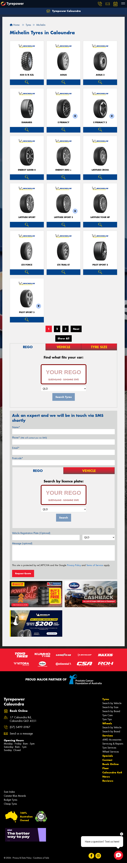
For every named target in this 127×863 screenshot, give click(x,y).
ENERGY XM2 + (63, 170)
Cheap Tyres (10, 803)
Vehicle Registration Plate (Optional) (31, 533)
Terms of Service (94, 565)
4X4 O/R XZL (27, 75)
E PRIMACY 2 (100, 122)
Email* (15, 448)
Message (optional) (22, 543)
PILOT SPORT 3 (27, 312)
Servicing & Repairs (112, 743)
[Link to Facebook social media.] (91, 856)
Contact (107, 760)
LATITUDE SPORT (26, 217)
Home (16, 25)
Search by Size (110, 707)
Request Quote (23, 573)
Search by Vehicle (111, 703)
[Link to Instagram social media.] (98, 856)
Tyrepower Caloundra (66, 11)
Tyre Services (109, 747)
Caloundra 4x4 (112, 772)
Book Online (110, 764)
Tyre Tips (107, 719)
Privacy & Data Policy (22, 858)
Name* (16, 427)
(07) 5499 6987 (20, 727)
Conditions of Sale (41, 858)
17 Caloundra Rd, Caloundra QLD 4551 (23, 719)
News (106, 776)
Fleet (105, 768)
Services (107, 735)
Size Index (9, 791)
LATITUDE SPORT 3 (63, 217)
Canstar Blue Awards (15, 795)
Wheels (107, 723)
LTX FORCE (26, 264)
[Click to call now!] (100, 4)
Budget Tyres (10, 799)
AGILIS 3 (100, 75)
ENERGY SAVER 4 (27, 170)
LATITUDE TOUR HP (100, 217)
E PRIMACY (63, 122)
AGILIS (63, 75)
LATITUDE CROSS (100, 170)
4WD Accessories (111, 739)
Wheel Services (110, 751)
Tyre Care (107, 715)
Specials (107, 755)
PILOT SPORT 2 (100, 264)
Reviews (107, 780)
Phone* (29, 437)
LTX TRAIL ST (63, 264)
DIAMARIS (27, 122)
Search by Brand (111, 711)
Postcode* (17, 458)
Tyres (105, 699)
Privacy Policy (74, 565)
